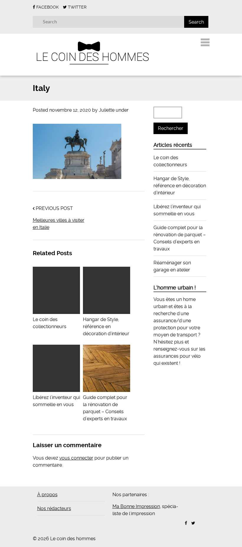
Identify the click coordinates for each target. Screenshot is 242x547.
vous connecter (76, 458)
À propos (47, 494)
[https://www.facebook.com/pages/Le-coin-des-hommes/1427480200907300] (186, 523)
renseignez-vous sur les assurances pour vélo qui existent (179, 356)
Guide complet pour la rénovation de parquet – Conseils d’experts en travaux (105, 408)
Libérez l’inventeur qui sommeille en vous (56, 401)
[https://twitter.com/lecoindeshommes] (193, 523)
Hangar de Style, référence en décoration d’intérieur (179, 186)
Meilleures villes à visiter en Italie (58, 223)
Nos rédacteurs (54, 508)
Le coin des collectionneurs (49, 323)
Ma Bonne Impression (136, 506)
